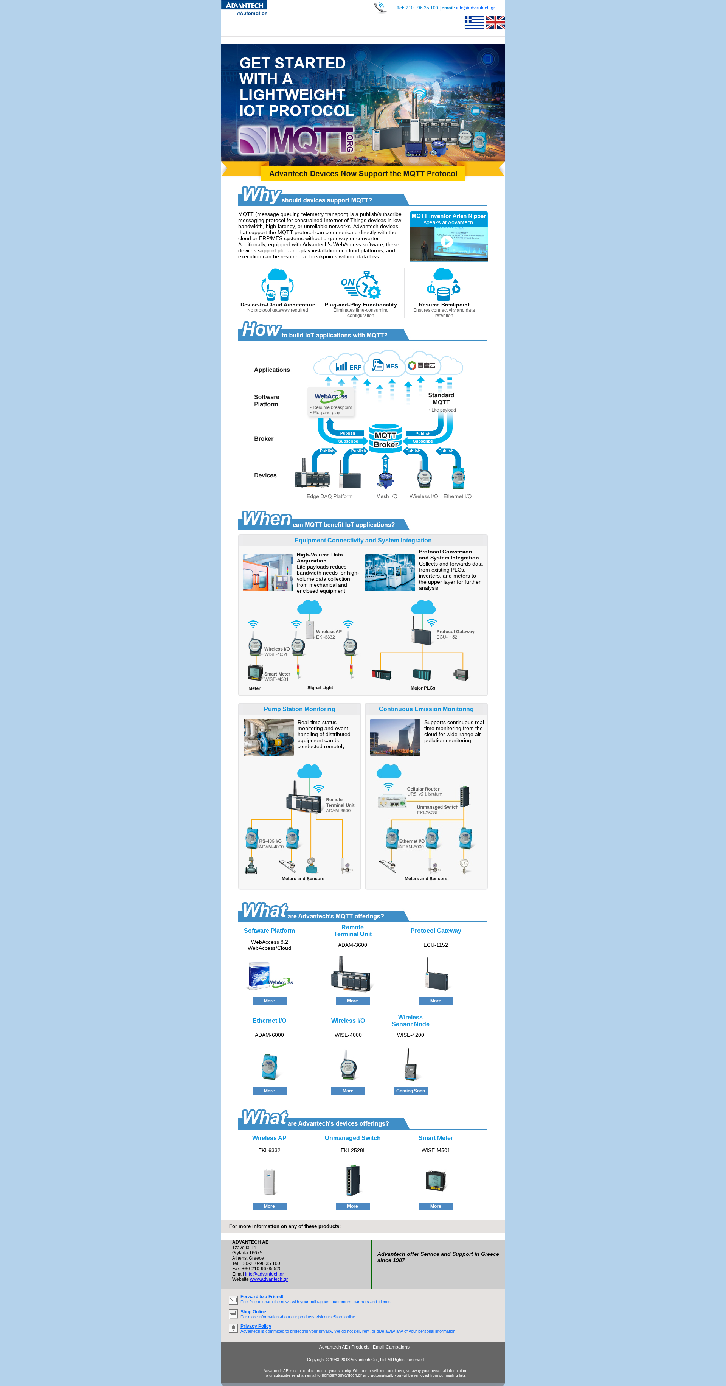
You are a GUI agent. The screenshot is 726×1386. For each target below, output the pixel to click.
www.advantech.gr (269, 1279)
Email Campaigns (391, 1347)
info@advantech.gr (475, 8)
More (269, 1001)
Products (360, 1347)
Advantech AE (333, 1347)
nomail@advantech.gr (342, 1375)
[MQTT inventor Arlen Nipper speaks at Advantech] (449, 259)
